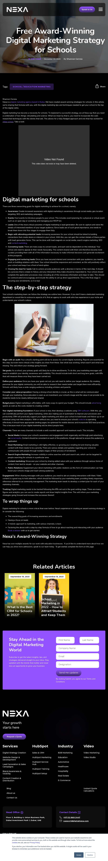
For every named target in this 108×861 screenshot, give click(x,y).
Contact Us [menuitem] (12, 797)
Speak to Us (87, 9)
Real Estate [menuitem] (63, 776)
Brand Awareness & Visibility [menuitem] (12, 772)
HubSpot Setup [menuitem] (39, 773)
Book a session (14, 530)
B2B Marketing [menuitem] (65, 753)
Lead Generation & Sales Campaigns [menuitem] (14, 765)
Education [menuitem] (63, 757)
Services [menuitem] (10, 746)
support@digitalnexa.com (76, 821)
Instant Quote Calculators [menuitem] (90, 789)
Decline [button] (90, 855)
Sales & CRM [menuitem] (38, 753)
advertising (96, 403)
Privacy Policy (35, 842)
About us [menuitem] (11, 793)
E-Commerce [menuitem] (64, 780)
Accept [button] (78, 855)
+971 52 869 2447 (71, 817)
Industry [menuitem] (65, 746)
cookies (15, 842)
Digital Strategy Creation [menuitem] (14, 753)
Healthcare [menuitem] (63, 766)
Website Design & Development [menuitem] (11, 758)
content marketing (19, 243)
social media (16, 438)
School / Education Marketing (32, 87)
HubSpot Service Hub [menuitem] (40, 763)
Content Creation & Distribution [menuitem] (12, 779)
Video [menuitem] (89, 746)
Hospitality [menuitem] (63, 771)
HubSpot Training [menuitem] (40, 769)
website (82, 419)
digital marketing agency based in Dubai (28, 102)
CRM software (83, 410)
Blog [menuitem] (9, 788)
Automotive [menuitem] (63, 762)
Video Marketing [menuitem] (91, 753)
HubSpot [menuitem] (40, 746)
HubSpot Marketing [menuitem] (41, 757)
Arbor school (8, 121)
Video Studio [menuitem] (90, 757)
